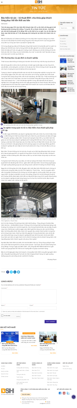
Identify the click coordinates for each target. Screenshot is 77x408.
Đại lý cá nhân (4, 371)
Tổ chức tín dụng (67, 368)
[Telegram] (18, 272)
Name (3, 305)
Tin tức (3, 368)
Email (31, 305)
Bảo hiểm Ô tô (36, 370)
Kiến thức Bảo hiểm (65, 49)
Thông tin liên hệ (21, 374)
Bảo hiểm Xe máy (36, 367)
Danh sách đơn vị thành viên (23, 371)
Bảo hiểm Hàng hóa (52, 382)
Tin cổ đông (63, 44)
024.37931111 (27, 402)
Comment (4, 288)
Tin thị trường (42, 11)
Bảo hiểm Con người (52, 370)
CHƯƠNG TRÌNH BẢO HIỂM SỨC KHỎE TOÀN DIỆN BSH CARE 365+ (28, 338)
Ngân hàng (66, 366)
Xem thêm (34, 345)
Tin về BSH (10, 342)
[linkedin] (14, 272)
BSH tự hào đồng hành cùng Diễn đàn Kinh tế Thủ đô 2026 (9, 345)
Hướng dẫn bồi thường (23, 367)
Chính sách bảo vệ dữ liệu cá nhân (22, 383)
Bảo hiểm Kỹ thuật (52, 375)
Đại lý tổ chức (4, 374)
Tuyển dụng (20, 377)
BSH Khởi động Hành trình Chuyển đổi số (47, 344)
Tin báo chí (63, 41)
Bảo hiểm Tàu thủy (52, 385)
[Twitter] (11, 272)
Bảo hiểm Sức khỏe (37, 373)
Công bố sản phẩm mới (23, 379)
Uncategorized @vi (29, 333)
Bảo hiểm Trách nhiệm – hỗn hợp (53, 379)
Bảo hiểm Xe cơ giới (52, 367)
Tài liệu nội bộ (4, 376)
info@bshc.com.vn (45, 403)
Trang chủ (32, 11)
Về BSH (3, 366)
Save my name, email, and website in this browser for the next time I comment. (24, 311)
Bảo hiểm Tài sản (36, 375)
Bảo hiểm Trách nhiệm (38, 378)
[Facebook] (7, 272)
